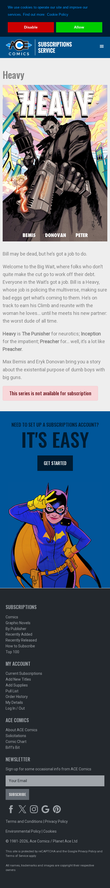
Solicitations (16, 736)
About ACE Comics (21, 730)
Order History (17, 696)
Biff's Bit (13, 747)
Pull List (12, 691)
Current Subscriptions (24, 673)
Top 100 (12, 652)
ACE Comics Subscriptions (39, 47)
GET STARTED (55, 463)
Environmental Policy (23, 831)
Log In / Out (15, 708)
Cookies (50, 831)
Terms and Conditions (24, 821)
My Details (14, 702)
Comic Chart (16, 741)
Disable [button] (31, 27)
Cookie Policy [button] (57, 15)
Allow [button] (79, 27)
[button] (101, 46)
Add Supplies (17, 685)
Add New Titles (18, 679)
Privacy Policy (56, 821)
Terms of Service (17, 856)
